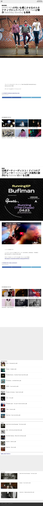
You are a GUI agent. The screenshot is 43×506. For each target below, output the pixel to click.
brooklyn (10, 93)
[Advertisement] (21, 107)
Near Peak (15, 93)
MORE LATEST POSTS (5, 453)
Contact (6, 503)
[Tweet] (31, 97)
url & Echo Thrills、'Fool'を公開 (33, 297)
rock (18, 93)
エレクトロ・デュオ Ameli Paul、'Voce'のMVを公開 (23, 297)
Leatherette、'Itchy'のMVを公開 (7, 137)
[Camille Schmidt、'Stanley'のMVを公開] (21, 126)
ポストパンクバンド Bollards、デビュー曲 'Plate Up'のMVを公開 (25, 307)
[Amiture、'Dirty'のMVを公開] (34, 126)
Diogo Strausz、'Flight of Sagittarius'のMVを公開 (10, 307)
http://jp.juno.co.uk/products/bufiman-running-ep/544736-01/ (17, 258)
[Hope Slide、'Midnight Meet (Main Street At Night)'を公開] (8, 126)
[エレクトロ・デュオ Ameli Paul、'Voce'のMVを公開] (21, 296)
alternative (5, 93)
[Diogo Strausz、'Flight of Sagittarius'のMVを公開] (8, 306)
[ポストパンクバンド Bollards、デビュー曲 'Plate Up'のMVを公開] (21, 306)
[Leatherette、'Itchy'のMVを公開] (8, 136)
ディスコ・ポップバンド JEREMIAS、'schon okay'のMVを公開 (11, 297)
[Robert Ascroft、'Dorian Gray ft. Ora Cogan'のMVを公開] (34, 136)
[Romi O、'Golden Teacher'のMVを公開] (21, 136)
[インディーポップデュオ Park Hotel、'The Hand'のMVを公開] (34, 306)
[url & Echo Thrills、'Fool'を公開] (34, 296)
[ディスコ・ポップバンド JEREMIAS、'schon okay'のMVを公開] (8, 296)
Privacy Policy (10, 503)
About (2, 503)
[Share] (11, 97)
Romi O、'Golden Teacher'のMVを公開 (21, 137)
